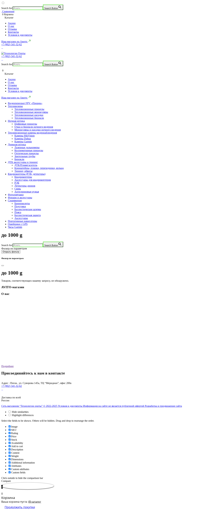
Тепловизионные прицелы (29, 109)
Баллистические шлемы (27, 209)
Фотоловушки (16, 194)
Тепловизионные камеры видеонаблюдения (32, 132)
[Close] (2, 265)
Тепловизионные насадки (28, 115)
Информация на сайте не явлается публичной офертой (114, 406)
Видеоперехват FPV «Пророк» (25, 103)
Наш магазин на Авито (14, 41)
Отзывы (12, 29)
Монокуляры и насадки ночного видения (37, 129)
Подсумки (20, 206)
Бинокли (19, 159)
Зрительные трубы (24, 156)
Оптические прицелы (26, 153)
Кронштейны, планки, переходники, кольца (39, 168)
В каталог (35, 501)
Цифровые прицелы (25, 123)
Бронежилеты (22, 203)
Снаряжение (15, 200)
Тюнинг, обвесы (23, 171)
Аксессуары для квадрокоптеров (32, 179)
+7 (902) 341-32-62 (11, 44)
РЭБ (16, 182)
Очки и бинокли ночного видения (33, 126)
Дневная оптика (17, 144)
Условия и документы (20, 35)
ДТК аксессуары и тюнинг (23, 162)
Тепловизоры (15, 106)
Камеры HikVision (24, 135)
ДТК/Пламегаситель (25, 165)
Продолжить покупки (20, 507)
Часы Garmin (15, 227)
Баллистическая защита (27, 215)
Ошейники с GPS (18, 224)
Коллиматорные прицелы (28, 150)
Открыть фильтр (11, 252)
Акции (12, 23)
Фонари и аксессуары (20, 197)
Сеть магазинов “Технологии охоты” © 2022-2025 (29, 406)
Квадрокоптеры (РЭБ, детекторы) (26, 174)
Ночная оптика (16, 121)
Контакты (13, 32)
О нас (11, 26)
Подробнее (7, 366)
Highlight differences (22, 415)
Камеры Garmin (23, 141)
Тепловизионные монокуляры (31, 112)
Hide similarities (20, 411)
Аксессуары (21, 218)
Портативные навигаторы (22, 221)
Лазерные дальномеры (27, 147)
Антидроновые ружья (26, 191)
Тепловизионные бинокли (29, 118)
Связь (17, 188)
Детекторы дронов (24, 185)
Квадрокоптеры (23, 177)
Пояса (17, 212)
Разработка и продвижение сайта (163, 406)
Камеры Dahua (22, 138)
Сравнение (7, 11)
